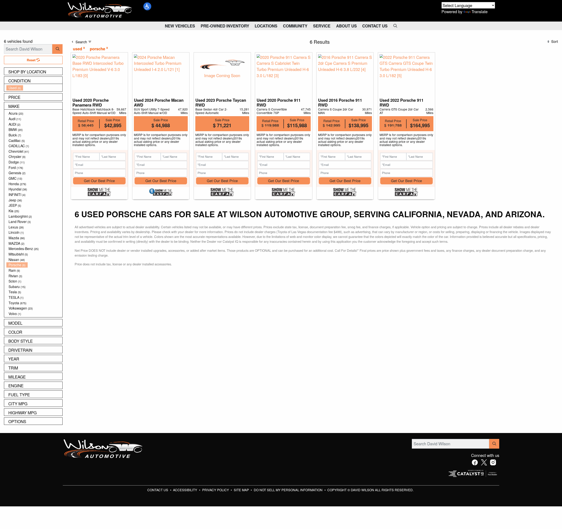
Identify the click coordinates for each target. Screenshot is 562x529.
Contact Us (158, 489)
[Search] (57, 49)
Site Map (242, 489)
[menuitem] (34, 88)
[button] (147, 6)
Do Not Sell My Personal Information (288, 489)
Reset (31, 60)
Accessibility (185, 489)
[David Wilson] (100, 10)
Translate (480, 11)
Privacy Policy (216, 489)
